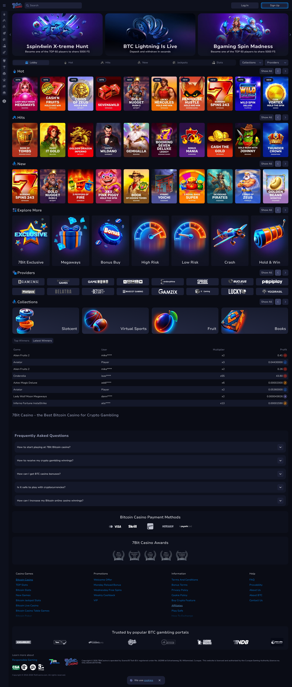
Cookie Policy (179, 595)
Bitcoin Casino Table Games (32, 610)
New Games (23, 595)
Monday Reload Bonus (107, 585)
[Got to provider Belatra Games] (63, 291)
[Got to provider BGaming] (28, 281)
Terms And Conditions (185, 579)
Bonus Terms (180, 585)
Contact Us (256, 600)
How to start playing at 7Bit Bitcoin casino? (43, 447)
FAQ (252, 579)
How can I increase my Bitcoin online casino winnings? (50, 500)
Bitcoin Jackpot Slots (28, 600)
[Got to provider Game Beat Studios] (98, 281)
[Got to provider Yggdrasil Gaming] (272, 291)
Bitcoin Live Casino (27, 605)
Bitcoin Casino (24, 579)
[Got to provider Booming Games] (63, 281)
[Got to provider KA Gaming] (202, 291)
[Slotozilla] (277, 642)
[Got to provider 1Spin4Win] (133, 281)
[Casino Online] (168, 642)
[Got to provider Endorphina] (167, 281)
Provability (255, 585)
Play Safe (177, 610)
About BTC (255, 595)
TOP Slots (22, 585)
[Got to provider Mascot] (133, 291)
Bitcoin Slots (23, 590)
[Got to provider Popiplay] (272, 281)
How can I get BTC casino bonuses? (39, 474)
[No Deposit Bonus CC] (241, 642)
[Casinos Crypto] (204, 642)
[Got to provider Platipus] (28, 291)
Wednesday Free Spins (108, 590)
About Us (255, 590)
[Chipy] (132, 642)
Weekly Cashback (104, 595)
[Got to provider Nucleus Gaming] (237, 281)
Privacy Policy (180, 590)
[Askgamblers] (23, 642)
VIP (96, 600)
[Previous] (10, 34)
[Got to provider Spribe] (202, 281)
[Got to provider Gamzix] (167, 291)
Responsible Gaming (24, 660)
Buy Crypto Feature (183, 600)
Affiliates (177, 605)
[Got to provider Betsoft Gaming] (98, 291)
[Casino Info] (96, 642)
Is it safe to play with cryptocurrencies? (41, 487)
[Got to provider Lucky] (237, 291)
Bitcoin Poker (24, 616)
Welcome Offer (103, 579)
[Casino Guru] (59, 642)
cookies (148, 680)
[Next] (290, 34)
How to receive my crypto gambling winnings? (45, 460)
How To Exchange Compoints (182, 617)
